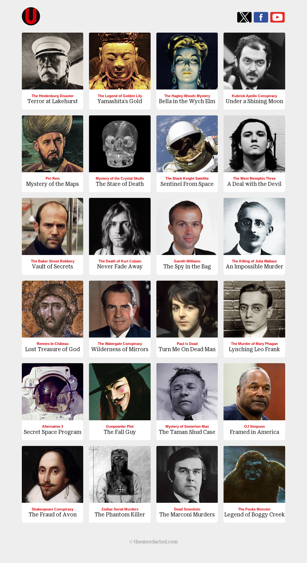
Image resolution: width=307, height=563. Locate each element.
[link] (244, 17)
